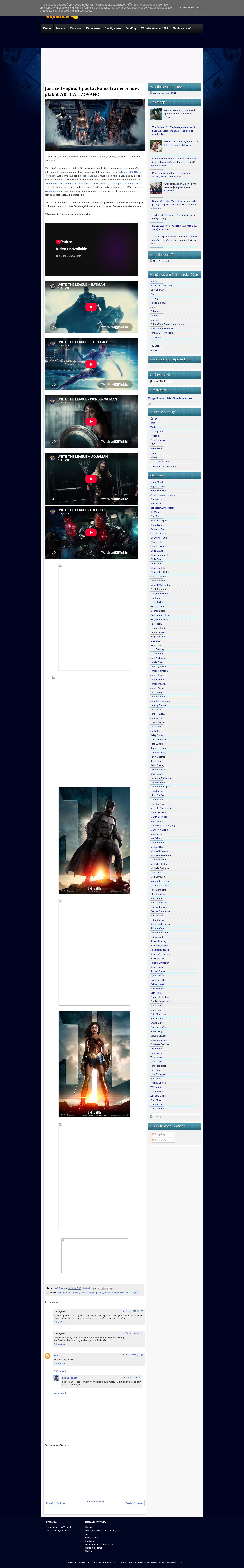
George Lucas (157, 610)
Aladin (153, 281)
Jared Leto (156, 692)
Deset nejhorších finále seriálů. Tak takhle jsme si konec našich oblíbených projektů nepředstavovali (173, 162)
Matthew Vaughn (159, 829)
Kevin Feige (156, 761)
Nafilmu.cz (90, 1551)
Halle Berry (156, 623)
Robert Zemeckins (160, 954)
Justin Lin (155, 731)
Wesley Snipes (158, 1082)
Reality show (113, 28)
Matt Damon (156, 821)
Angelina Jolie (157, 486)
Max (56, 1355)
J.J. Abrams (156, 653)
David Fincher (157, 580)
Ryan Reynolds (158, 980)
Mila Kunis (155, 872)
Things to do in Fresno (115, 1562)
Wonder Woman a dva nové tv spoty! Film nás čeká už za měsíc (180, 113)
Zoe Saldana (157, 1108)
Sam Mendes (157, 988)
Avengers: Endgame (161, 285)
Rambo (154, 315)
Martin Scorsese (158, 816)
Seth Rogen (156, 1018)
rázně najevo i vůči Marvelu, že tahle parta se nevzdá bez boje (77, 183)
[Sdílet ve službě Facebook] (108, 1288)
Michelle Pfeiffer (158, 864)
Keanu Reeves (158, 748)
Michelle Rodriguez (160, 868)
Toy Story (155, 345)
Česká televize (158, 440)
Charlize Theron (158, 546)
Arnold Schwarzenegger (163, 495)
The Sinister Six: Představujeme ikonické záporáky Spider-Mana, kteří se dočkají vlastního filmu (172, 131)
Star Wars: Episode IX (161, 328)
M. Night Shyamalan (161, 808)
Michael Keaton (158, 859)
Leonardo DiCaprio (160, 786)
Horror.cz (89, 1527)
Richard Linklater (159, 932)
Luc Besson (156, 799)
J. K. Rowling (157, 649)
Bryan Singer (157, 525)
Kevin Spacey (157, 765)
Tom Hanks (156, 1057)
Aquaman (62, 1292)
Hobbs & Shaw (158, 302)
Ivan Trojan (156, 645)
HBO (152, 444)
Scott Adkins (156, 1005)
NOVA (153, 457)
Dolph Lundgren (158, 589)
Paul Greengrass (159, 902)
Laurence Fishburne (161, 778)
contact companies (155, 1562)
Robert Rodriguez (159, 949)
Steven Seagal (158, 1035)
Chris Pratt (156, 563)
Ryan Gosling (157, 975)
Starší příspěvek (134, 1503)
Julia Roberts (157, 726)
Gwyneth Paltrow (159, 619)
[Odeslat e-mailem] (98, 1288)
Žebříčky (130, 28)
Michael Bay (156, 847)
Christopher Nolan (159, 572)
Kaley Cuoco (157, 735)
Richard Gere (157, 928)
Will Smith (155, 1087)
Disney (154, 294)
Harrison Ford (157, 628)
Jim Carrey (156, 709)
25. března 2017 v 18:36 (130, 1377)
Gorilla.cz (87, 1562)
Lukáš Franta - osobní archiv (99, 1544)
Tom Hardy (156, 1061)
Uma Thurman (158, 1074)
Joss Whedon (157, 722)
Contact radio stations (136, 1562)
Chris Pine (155, 559)
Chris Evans (156, 550)
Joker (153, 307)
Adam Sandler (157, 482)
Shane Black (156, 1022)
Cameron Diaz (157, 529)
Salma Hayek (157, 984)
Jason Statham (158, 696)
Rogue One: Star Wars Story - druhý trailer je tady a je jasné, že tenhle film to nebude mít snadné (173, 204)
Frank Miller (156, 602)
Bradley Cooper (158, 520)
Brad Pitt (154, 516)
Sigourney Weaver (160, 1027)
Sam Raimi (156, 992)
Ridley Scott (156, 937)
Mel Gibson (156, 838)
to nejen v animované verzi (127, 183)
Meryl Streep (157, 842)
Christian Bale (157, 568)
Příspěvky (159, 1134)
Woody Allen (156, 1091)
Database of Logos (173, 1562)
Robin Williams (158, 958)
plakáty (99, 1292)
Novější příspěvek (55, 1503)
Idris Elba (155, 641)
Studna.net (90, 1541)
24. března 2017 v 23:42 (132, 1333)
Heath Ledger (157, 632)
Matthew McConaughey (162, 825)
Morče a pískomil (93, 1548)
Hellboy (154, 298)
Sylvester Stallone (159, 1044)
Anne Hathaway (158, 490)
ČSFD (153, 418)
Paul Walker (156, 915)
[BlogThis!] (102, 1288)
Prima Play (156, 448)
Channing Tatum (159, 537)
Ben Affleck (156, 499)
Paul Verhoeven (158, 907)
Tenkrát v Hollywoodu (161, 332)
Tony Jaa (155, 1070)
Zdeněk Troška (158, 1104)
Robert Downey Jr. (160, 941)
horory (153, 350)
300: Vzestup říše (159, 461)
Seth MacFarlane (159, 1014)
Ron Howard (156, 967)
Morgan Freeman (159, 881)
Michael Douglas (159, 851)
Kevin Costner (157, 756)
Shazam (154, 320)
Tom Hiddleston (158, 1065)
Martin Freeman (158, 812)
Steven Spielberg (159, 1040)
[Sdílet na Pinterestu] (111, 1288)
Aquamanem (53, 191)
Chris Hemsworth (159, 555)
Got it (201, 7)
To (151, 341)
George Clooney (159, 606)
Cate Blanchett (158, 533)
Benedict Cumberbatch (162, 507)
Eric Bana (155, 598)
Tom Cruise (156, 1053)
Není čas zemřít (182, 28)
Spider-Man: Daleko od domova (167, 324)
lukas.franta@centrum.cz (59, 1530)
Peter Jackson (157, 920)
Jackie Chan (156, 662)
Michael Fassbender (161, 855)
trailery (107, 1292)
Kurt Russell (156, 774)
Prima (153, 453)
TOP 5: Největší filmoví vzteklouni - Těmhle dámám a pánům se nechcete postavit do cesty (174, 240)
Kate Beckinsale (158, 739)
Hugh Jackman (158, 636)
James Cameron (159, 670)
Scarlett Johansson (160, 1001)
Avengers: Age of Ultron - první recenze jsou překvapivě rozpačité (180, 187)
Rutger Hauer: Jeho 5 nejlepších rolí (170, 398)
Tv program (156, 431)
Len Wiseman (157, 782)
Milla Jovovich (157, 876)
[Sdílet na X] (105, 1288)
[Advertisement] (122, 57)
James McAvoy (158, 683)
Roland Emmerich (159, 962)
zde (126, 168)
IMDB (153, 423)
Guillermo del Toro (160, 615)
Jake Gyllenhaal (158, 666)
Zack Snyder (132, 1292)
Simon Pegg (156, 1031)
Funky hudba (91, 1537)
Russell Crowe (157, 971)
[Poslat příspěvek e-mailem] (94, 1288)
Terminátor (156, 337)
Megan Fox (156, 834)
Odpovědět (59, 1322)
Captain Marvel (158, 289)
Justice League (89, 175)
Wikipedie (155, 435)
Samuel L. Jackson (160, 997)
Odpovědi (61, 1371)
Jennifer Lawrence (160, 701)
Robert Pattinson (159, 945)
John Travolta (157, 714)
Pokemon (155, 311)
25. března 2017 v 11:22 (132, 1355)
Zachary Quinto (158, 1095)
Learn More (187, 7)
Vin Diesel (155, 1078)
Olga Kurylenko (158, 894)
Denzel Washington (160, 585)
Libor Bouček (157, 795)
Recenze (75, 28)
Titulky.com (156, 427)
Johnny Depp (157, 718)
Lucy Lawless (157, 804)
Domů (47, 28)
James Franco (157, 675)
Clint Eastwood (158, 576)
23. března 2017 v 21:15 (132, 1311)
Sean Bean (156, 1010)
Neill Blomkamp (158, 889)
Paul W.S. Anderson (160, 911)
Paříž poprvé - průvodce (163, 466)
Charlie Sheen (157, 542)
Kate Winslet (156, 743)
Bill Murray (156, 512)
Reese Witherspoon (160, 924)
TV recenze (93, 28)
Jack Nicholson (158, 658)
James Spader (158, 688)
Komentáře (160, 1140)
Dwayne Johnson (159, 593)
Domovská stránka (95, 1501)
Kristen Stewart (158, 769)
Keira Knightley (158, 752)
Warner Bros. (118, 1292)
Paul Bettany (157, 898)
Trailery (60, 28)
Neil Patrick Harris (159, 885)
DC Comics (73, 1292)
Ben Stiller (155, 503)
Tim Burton (156, 1048)
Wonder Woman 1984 (154, 28)
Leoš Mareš (156, 791)
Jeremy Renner (158, 705)
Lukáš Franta (59, 1288)
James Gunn (157, 679)
